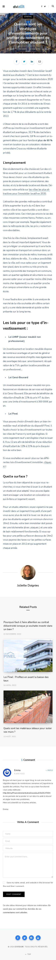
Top (29, 954)
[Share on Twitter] (24, 61)
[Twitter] (24, 937)
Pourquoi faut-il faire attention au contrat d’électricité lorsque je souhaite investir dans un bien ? (28, 626)
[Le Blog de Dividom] (18, 6)
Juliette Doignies (18, 49)
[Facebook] (17, 937)
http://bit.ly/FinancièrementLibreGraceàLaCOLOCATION (26, 793)
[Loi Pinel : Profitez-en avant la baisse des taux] (28, 655)
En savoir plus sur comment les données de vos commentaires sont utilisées (27, 909)
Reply (50, 770)
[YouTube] (38, 937)
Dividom (19, 947)
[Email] (39, 61)
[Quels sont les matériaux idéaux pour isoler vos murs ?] (28, 707)
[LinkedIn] (32, 61)
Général (28, 17)
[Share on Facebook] (16, 61)
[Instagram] (31, 937)
